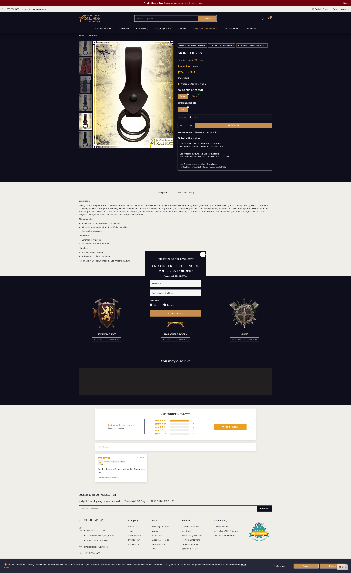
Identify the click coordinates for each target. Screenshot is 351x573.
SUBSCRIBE (175, 313)
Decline (332, 566)
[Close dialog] (202, 254)
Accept (306, 566)
